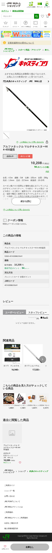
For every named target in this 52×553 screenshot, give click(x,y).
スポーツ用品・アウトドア (29, 50)
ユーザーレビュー (14, 313)
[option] (26, 107)
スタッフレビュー (37, 313)
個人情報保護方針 (11, 528)
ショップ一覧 (9, 491)
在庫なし (30, 547)
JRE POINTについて (12, 501)
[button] (42, 359)
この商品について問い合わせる (31, 142)
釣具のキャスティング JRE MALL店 (24, 81)
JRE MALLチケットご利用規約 (16, 518)
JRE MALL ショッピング (8, 50)
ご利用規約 (8, 512)
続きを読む (26, 201)
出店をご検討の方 (11, 523)
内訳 (47, 171)
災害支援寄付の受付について (21, 43)
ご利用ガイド (9, 485)
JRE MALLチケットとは (13, 507)
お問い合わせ (9, 496)
